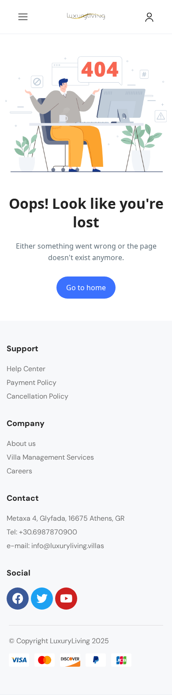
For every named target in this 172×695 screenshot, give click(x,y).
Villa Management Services (50, 457)
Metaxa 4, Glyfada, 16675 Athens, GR (66, 518)
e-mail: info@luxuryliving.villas (55, 545)
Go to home (86, 287)
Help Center (26, 368)
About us (21, 443)
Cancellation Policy (37, 396)
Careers (19, 471)
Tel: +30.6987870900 (42, 532)
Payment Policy (31, 382)
